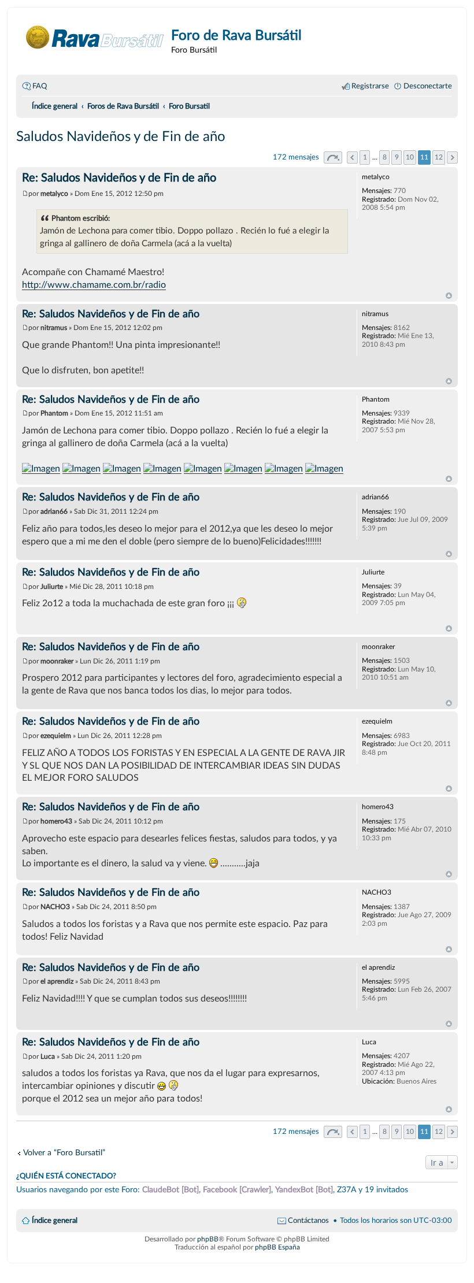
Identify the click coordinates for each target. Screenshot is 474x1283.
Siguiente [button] (452, 157)
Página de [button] (333, 157)
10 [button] (410, 157)
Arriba (449, 296)
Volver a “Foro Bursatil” (64, 1152)
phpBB (208, 1239)
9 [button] (397, 157)
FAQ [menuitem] (39, 86)
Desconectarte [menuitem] (427, 86)
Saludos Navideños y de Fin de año (120, 137)
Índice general (54, 1221)
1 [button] (365, 157)
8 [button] (385, 157)
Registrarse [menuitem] (370, 86)
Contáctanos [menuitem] (308, 1221)
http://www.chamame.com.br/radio (94, 285)
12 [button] (439, 157)
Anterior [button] (352, 157)
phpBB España (277, 1247)
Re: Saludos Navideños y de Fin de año (119, 178)
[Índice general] (95, 37)
